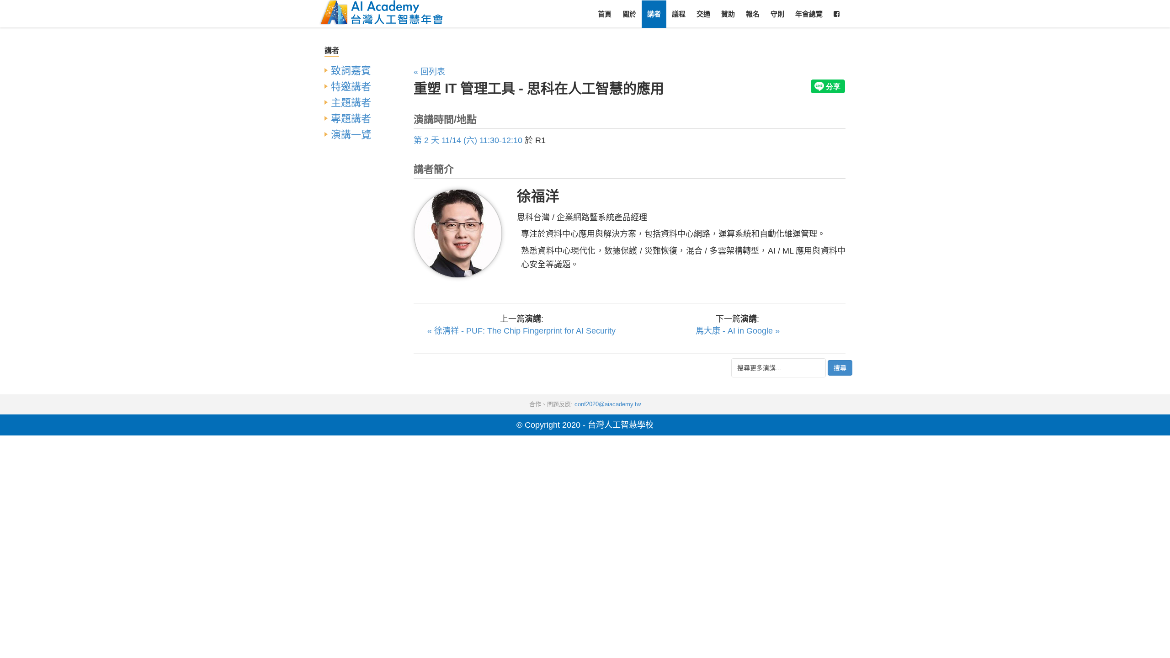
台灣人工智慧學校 (621, 425)
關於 (629, 14)
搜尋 (840, 367)
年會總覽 (809, 14)
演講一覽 (351, 134)
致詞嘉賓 (351, 70)
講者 (654, 14)
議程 (679, 14)
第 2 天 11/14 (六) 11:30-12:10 (468, 140)
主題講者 (351, 102)
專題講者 (351, 118)
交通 (703, 14)
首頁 (605, 14)
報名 (753, 14)
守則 (777, 14)
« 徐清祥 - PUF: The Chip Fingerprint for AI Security (521, 330)
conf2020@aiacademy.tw (607, 404)
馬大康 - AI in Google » (738, 330)
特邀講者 (351, 86)
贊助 (728, 14)
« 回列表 (429, 71)
